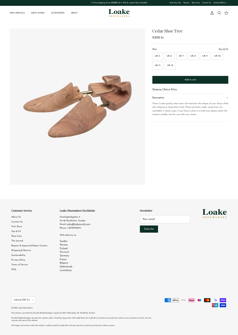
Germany (64, 255)
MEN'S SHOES (38, 13)
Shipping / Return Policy (164, 89)
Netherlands (66, 266)
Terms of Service (19, 264)
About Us (16, 217)
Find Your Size (175, 3)
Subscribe (149, 229)
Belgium (64, 263)
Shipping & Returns (21, 250)
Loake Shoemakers (25, 308)
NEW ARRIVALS (17, 13)
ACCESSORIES (57, 13)
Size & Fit (16, 231)
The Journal (17, 241)
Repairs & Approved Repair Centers (29, 245)
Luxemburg (65, 270)
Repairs (186, 3)
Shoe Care (196, 3)
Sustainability (18, 255)
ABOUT (74, 13)
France (63, 259)
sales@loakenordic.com (78, 224)
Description (158, 98)
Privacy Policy (18, 260)
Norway (64, 245)
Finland (64, 248)
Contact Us (206, 3)
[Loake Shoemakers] (119, 13)
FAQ (13, 269)
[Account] (211, 13)
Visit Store (16, 226)
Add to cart (190, 80)
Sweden (63, 241)
